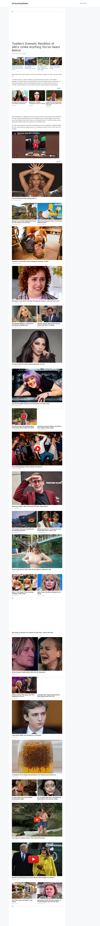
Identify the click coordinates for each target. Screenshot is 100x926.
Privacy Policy (83, 3)
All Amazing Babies (20, 3)
